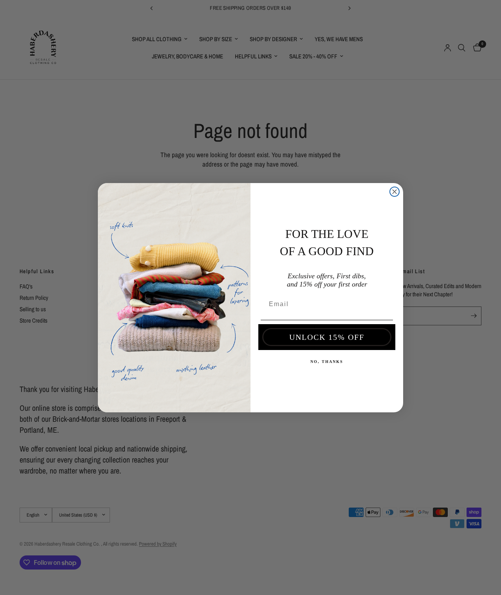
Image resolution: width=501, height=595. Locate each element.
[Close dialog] (394, 191)
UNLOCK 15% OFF (326, 337)
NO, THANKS (326, 361)
